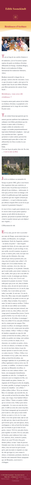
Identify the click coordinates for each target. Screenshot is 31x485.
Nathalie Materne (22, 477)
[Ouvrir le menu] (15, 17)
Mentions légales (5, 479)
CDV (17, 479)
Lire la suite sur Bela (11, 152)
